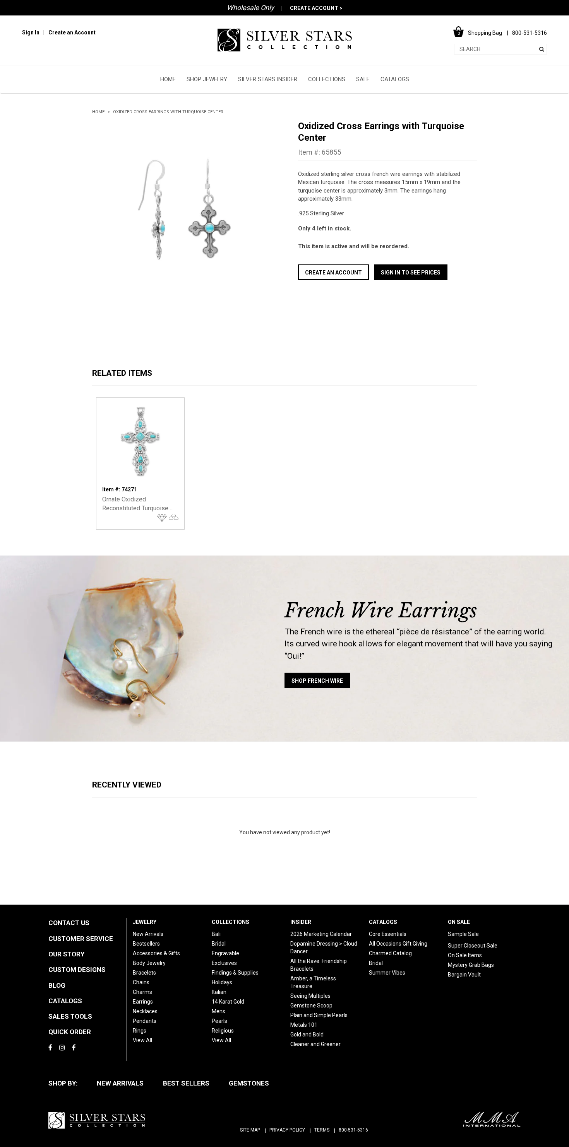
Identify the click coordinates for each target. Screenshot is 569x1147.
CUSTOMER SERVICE (80, 938)
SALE (363, 79)
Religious (223, 1031)
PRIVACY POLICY (287, 1130)
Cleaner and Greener (315, 1044)
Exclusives (224, 963)
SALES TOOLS (70, 1016)
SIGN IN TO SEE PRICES (410, 272)
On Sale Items (465, 955)
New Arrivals (148, 934)
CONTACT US (68, 923)
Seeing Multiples (310, 996)
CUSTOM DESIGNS (77, 969)
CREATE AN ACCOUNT (333, 272)
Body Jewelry (149, 963)
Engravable (225, 953)
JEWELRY (144, 922)
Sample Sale (463, 934)
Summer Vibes (387, 973)
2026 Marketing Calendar (321, 934)
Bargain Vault (464, 974)
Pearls (219, 1021)
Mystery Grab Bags (471, 965)
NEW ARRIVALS (120, 1083)
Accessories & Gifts (156, 953)
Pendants (144, 1021)
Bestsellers (146, 944)
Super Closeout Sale (472, 945)
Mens (218, 1011)
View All (142, 1040)
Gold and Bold (307, 1034)
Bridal (219, 944)
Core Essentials (387, 934)
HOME (168, 79)
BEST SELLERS (186, 1083)
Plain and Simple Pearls (319, 1015)
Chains (141, 982)
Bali (216, 934)
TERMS (321, 1130)
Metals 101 (303, 1025)
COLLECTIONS (326, 79)
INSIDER (300, 922)
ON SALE (459, 922)
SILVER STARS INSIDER (267, 79)
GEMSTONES (249, 1083)
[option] (181, 209)
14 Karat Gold (228, 1002)
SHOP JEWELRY (207, 79)
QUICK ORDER (69, 1032)
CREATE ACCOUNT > (316, 8)
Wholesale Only (250, 7)
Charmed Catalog (390, 953)
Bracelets (144, 973)
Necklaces (145, 1011)
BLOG (56, 985)
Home (98, 111)
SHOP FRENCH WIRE (317, 681)
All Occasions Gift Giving (398, 944)
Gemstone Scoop (311, 1005)
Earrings (143, 1002)
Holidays (222, 982)
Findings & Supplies (235, 973)
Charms (142, 992)
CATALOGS (394, 79)
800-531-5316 (353, 1130)
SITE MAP (250, 1130)
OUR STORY (66, 954)
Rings (139, 1031)
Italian (219, 992)
